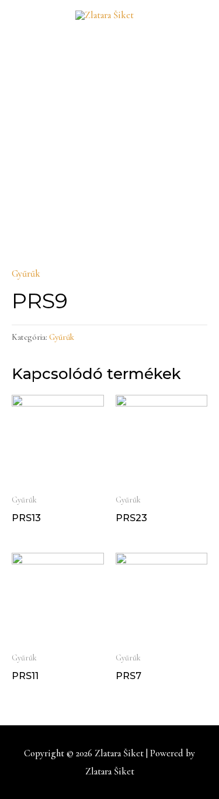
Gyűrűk (26, 274)
